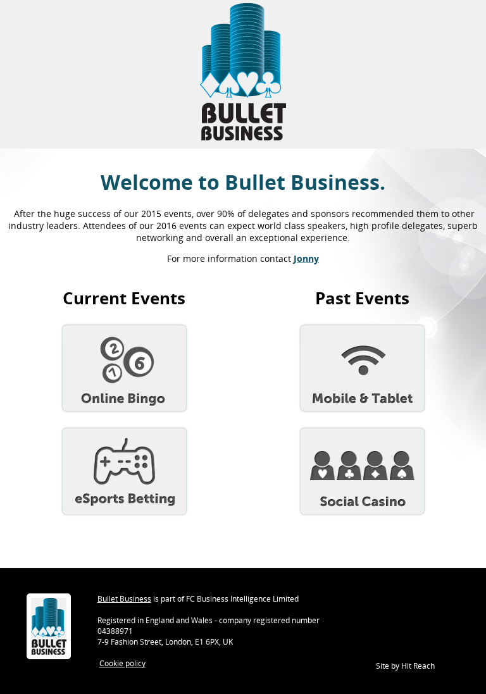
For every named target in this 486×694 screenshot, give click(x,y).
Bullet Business (124, 598)
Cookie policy (122, 663)
